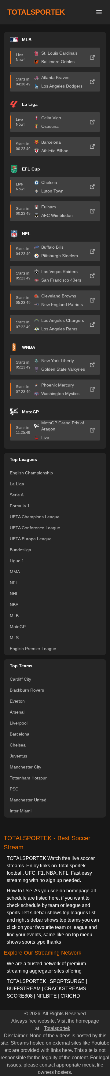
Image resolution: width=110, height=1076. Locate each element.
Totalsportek (57, 1028)
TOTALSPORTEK (36, 12)
